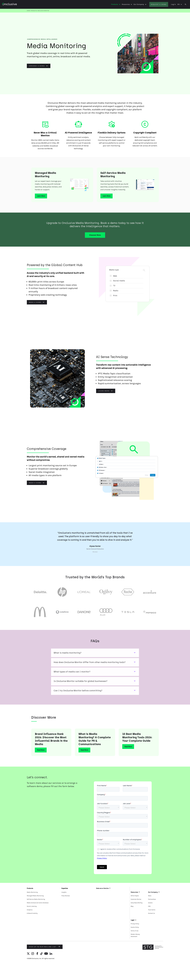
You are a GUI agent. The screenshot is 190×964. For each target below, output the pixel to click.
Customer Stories (136, 899)
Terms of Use (134, 931)
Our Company (139, 4)
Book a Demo (35, 302)
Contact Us (151, 913)
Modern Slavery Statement (135, 935)
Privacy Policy (135, 923)
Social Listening (32, 906)
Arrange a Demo (37, 66)
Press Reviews (65, 895)
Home (28, 10)
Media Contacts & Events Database (37, 903)
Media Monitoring (32, 892)
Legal (132, 920)
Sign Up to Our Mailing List (43, 947)
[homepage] (15, 4)
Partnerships (152, 899)
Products (114, 4)
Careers (150, 903)
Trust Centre (151, 910)
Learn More (41, 196)
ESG (149, 906)
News (149, 895)
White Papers (135, 895)
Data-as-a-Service (102, 888)
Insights (63, 892)
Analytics (29, 910)
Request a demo (158, 4)
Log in (173, 4)
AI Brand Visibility (32, 913)
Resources (126, 4)
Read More (40, 750)
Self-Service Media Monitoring (36, 899)
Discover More (95, 235)
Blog (132, 906)
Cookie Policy (135, 927)
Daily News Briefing (136, 903)
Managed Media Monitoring (35, 895)
